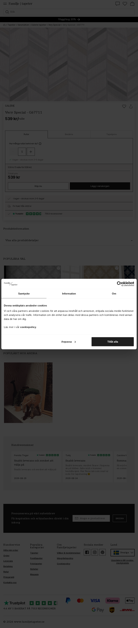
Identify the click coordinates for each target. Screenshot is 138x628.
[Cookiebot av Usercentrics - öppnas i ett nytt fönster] (119, 283)
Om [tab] (114, 293)
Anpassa (66, 341)
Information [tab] (69, 293)
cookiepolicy (28, 326)
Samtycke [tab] (24, 293)
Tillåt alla (112, 341)
